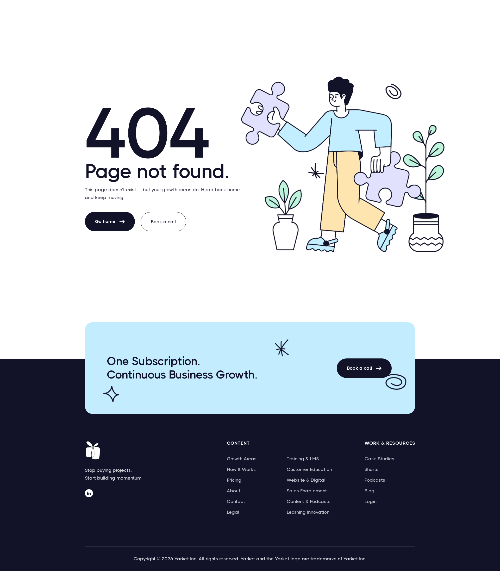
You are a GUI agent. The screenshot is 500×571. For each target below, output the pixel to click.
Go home (110, 221)
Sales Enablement (307, 490)
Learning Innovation (308, 512)
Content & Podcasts (308, 501)
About (233, 490)
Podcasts (375, 480)
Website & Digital (306, 480)
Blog (369, 490)
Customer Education (309, 469)
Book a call (163, 221)
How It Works (241, 469)
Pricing (234, 480)
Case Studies (379, 458)
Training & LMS (303, 458)
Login (371, 501)
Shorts (371, 469)
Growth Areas (242, 458)
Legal (233, 512)
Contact (236, 501)
